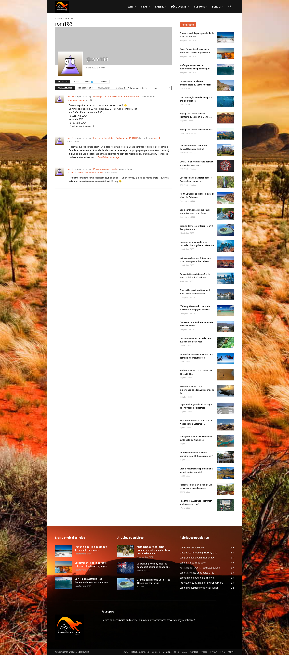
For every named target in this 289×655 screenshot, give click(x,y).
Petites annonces (75, 100)
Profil (76, 81)
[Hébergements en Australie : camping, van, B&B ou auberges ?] (225, 457)
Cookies (156, 651)
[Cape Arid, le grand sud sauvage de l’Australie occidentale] (225, 408)
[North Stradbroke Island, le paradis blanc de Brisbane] (225, 198)
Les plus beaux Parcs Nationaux (197, 557)
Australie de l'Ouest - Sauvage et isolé (200, 567)
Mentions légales (171, 651)
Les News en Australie (192, 547)
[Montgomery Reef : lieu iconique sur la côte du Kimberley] (225, 441)
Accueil (58, 18)
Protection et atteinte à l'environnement (201, 582)
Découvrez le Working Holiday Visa (198, 552)
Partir (159, 6)
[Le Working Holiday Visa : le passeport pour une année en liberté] (125, 568)
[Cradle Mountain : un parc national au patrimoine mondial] (225, 473)
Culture (199, 6)
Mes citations (85, 87)
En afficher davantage (108, 157)
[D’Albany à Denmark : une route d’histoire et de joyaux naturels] (225, 310)
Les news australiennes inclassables (199, 587)
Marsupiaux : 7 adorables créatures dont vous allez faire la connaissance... (153, 550)
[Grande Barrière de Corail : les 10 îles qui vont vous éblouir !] (225, 230)
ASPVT (231, 651)
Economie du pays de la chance (197, 577)
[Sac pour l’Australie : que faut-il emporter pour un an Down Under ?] (225, 214)
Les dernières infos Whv (193, 562)
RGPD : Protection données (136, 651)
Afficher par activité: (138, 88)
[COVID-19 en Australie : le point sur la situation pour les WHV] (225, 166)
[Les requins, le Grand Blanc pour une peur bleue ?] (225, 101)
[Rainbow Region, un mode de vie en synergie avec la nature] (225, 489)
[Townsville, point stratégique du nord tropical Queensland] (225, 294)
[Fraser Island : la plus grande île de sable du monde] (225, 37)
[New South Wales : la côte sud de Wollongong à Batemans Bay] (225, 424)
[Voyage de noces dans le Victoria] (225, 134)
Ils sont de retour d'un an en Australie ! (85, 172)
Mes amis (120, 87)
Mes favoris (104, 87)
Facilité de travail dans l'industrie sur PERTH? (115, 138)
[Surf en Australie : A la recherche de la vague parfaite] (225, 374)
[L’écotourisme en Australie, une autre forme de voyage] (225, 342)
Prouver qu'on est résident (106, 169)
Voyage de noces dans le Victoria (196, 129)
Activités (63, 81)
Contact (194, 651)
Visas (144, 6)
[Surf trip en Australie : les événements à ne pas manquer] (225, 69)
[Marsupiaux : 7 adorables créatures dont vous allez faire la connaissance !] (125, 551)
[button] (230, 7)
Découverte (178, 6)
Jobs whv (157, 138)
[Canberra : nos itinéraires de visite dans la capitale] (225, 326)
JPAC (222, 651)
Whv (130, 6)
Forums (103, 81)
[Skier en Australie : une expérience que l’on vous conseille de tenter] (225, 391)
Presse (204, 651)
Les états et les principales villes (197, 572)
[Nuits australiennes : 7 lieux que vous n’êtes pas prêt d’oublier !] (225, 262)
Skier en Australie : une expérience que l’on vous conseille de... (197, 390)
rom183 (70, 96)
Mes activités (65, 87)
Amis (88, 81)
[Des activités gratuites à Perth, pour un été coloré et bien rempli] (225, 278)
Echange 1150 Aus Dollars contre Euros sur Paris (117, 96)
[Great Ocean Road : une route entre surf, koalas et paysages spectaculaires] (225, 53)
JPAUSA (213, 651)
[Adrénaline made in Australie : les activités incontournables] (225, 358)
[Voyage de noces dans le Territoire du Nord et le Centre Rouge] (225, 117)
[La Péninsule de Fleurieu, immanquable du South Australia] (225, 85)
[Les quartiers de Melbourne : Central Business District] (225, 150)
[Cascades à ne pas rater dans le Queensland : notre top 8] (225, 182)
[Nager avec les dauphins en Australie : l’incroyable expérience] (225, 246)
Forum (216, 6)
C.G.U (184, 651)
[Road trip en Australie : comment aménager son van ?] (225, 505)
